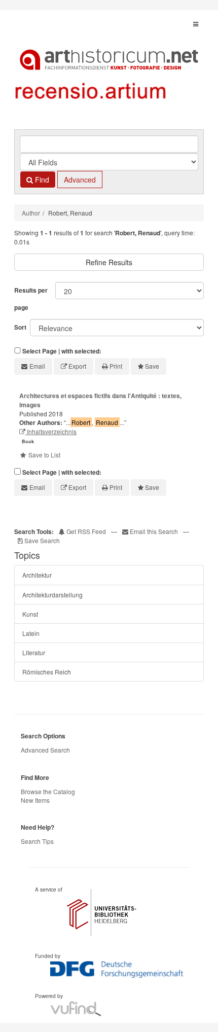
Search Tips (37, 841)
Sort (20, 327)
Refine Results (109, 262)
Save (152, 366)
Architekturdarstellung (52, 594)
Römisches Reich (46, 671)
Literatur (33, 652)
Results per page (31, 299)
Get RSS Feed (85, 531)
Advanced (80, 179)
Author (31, 212)
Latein (31, 633)
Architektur (37, 575)
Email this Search (153, 531)
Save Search (41, 540)
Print (116, 366)
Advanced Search (45, 749)
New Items (35, 800)
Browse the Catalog (48, 791)
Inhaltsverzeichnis (51, 431)
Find (41, 179)
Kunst (30, 614)
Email (37, 366)
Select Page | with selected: (61, 351)
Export (77, 366)
